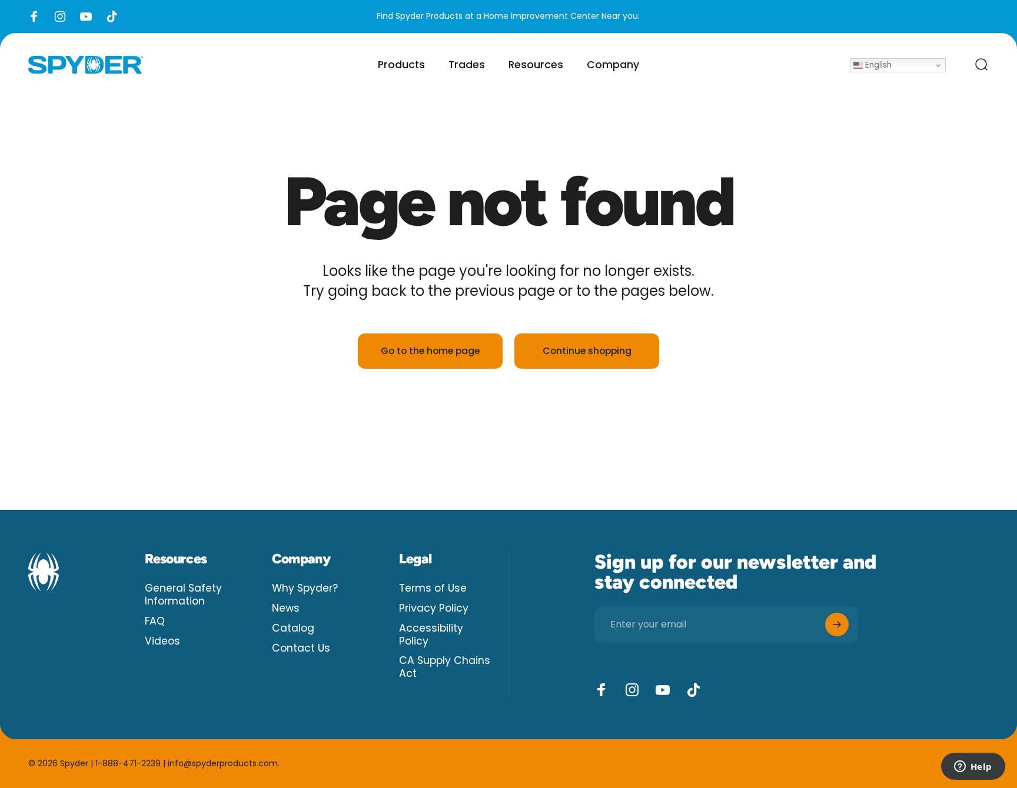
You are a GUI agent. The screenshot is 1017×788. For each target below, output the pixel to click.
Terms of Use (433, 588)
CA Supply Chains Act (444, 667)
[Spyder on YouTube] (663, 690)
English (877, 65)
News (286, 608)
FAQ (155, 621)
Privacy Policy (433, 608)
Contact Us (301, 648)
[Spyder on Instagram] (632, 690)
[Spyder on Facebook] (601, 690)
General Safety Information (183, 595)
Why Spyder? (305, 588)
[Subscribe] (837, 624)
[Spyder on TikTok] (693, 690)
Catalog (293, 628)
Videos (162, 641)
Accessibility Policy (431, 635)
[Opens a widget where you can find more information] (972, 767)
